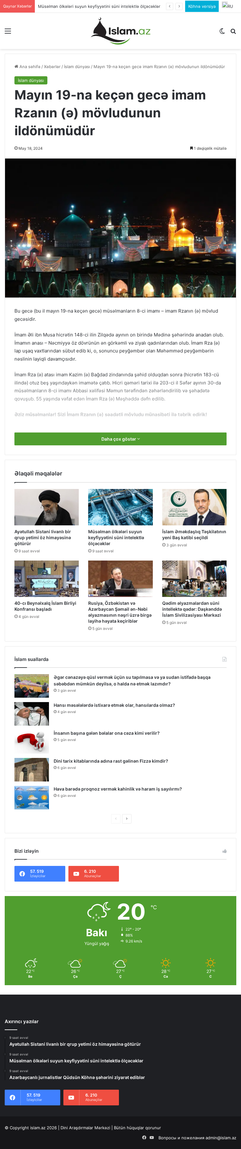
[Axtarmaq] (233, 33)
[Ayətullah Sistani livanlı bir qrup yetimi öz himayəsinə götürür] (46, 507)
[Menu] (8, 33)
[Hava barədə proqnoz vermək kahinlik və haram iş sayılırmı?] (31, 797)
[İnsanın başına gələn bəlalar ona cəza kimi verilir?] (31, 742)
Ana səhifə (29, 66)
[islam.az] (120, 31)
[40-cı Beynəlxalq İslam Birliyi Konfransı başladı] (46, 579)
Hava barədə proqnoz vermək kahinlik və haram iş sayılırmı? (118, 789)
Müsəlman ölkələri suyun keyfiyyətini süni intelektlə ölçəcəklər (116, 537)
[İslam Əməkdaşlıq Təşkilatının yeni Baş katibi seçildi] (194, 507)
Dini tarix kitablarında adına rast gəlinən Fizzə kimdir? (111, 761)
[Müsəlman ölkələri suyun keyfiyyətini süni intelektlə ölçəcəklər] (120, 507)
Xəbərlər (52, 66)
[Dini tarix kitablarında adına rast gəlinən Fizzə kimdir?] (31, 769)
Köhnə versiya (202, 6)
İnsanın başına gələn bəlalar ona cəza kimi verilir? (107, 733)
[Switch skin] (222, 33)
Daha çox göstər (119, 439)
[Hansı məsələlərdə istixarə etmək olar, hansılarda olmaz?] (31, 714)
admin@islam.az (221, 1137)
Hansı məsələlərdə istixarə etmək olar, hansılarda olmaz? (114, 705)
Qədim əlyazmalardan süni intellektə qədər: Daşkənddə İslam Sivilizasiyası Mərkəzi (192, 609)
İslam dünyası (77, 66)
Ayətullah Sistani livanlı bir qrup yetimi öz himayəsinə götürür (42, 537)
